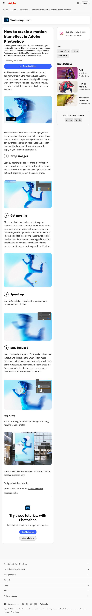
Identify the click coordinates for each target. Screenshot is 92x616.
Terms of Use (41, 609)
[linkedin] (35, 604)
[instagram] (27, 604)
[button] (78, 3)
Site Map (6, 612)
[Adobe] (12, 3)
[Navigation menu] (3, 3)
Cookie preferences (52, 609)
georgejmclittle (11, 492)
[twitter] (31, 604)
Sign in (85, 3)
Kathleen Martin (20, 483)
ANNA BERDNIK (35, 488)
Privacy (34, 609)
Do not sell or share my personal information (73, 609)
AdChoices (16, 612)
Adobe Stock (33, 142)
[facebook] (23, 604)
